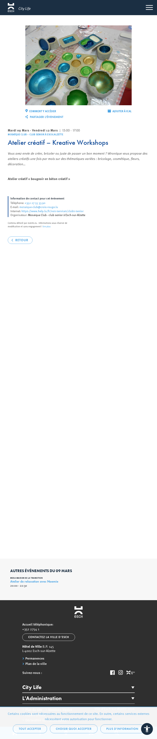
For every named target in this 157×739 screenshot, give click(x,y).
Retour (21, 240)
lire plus (46, 226)
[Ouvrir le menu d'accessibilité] (147, 729)
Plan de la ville (36, 663)
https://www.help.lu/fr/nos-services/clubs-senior (52, 211)
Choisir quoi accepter (74, 729)
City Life (31, 687)
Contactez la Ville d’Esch (48, 637)
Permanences (34, 658)
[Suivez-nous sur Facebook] (112, 672)
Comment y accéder (42, 111)
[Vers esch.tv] (131, 672)
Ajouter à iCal (122, 111)
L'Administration (42, 698)
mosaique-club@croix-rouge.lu (38, 207)
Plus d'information (122, 729)
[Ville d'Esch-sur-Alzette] (78, 612)
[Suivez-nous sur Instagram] (121, 672)
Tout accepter (30, 729)
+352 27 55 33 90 (35, 203)
